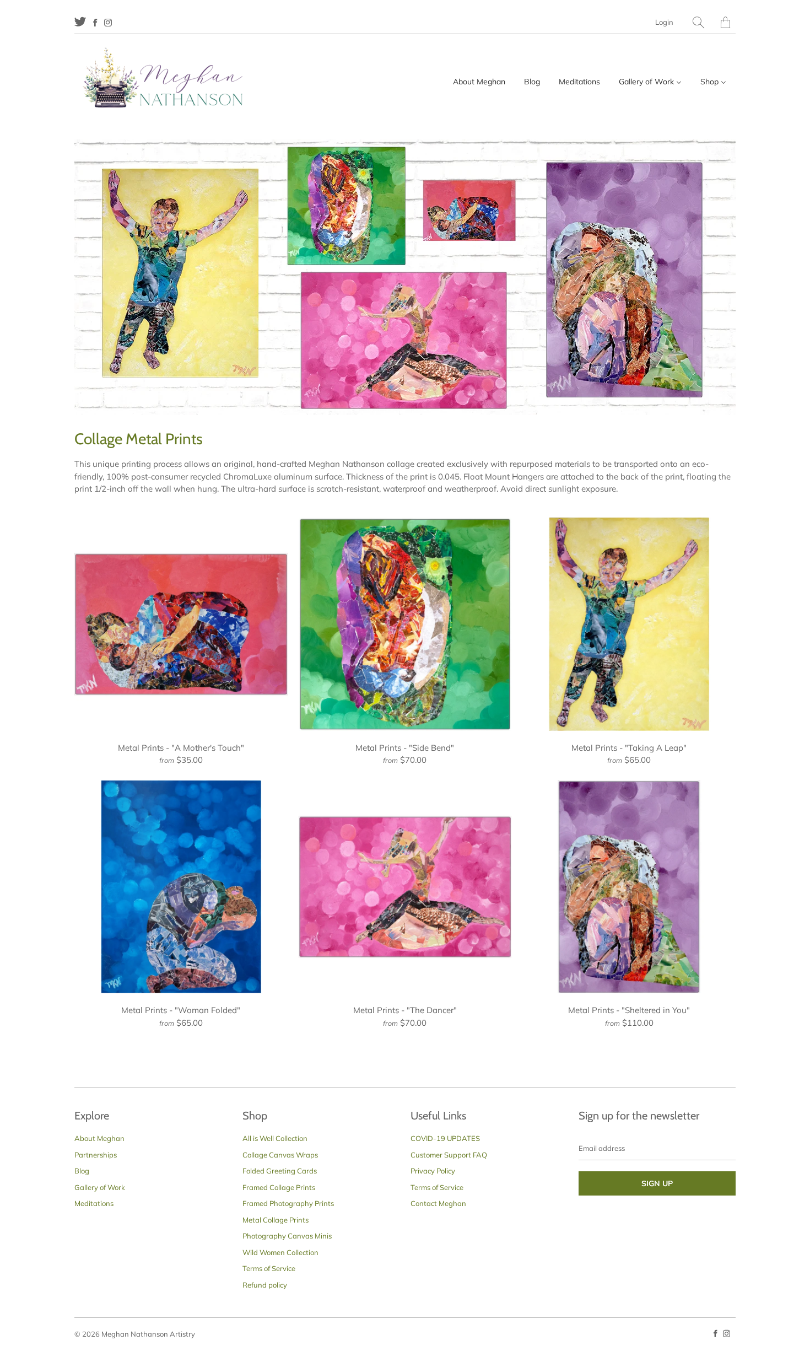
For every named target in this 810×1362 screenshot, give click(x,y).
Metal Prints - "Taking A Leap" (629, 624)
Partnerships (95, 1154)
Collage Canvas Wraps (280, 1154)
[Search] (698, 22)
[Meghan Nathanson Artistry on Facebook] (95, 22)
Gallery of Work (99, 1187)
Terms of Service (268, 1268)
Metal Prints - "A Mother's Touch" (181, 624)
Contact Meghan (438, 1203)
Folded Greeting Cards (279, 1170)
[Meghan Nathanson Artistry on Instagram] (108, 22)
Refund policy (264, 1284)
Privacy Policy (433, 1170)
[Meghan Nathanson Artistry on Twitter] (80, 21)
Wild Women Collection (280, 1252)
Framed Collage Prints (278, 1187)
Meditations (94, 1203)
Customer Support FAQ (449, 1154)
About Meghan (99, 1138)
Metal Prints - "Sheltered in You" (629, 887)
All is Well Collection (274, 1138)
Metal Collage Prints (275, 1219)
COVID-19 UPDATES (445, 1138)
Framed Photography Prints (288, 1203)
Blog (81, 1170)
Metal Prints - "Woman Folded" (181, 887)
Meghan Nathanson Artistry (148, 1333)
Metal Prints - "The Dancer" (405, 887)
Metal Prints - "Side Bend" (405, 624)
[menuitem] (479, 81)
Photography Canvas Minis (287, 1235)
